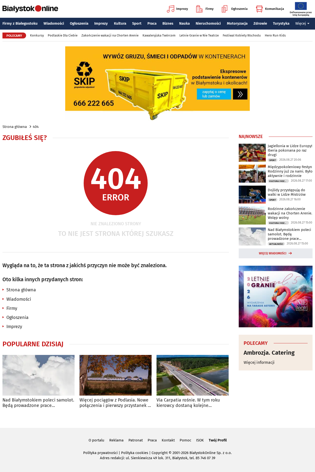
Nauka (184, 23)
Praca (152, 23)
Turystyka (281, 23)
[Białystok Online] (30, 9)
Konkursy (37, 35)
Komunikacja (274, 9)
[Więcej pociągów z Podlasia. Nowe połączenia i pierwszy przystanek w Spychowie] (115, 375)
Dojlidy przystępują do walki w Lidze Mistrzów (287, 192)
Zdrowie (260, 23)
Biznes (167, 23)
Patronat (135, 440)
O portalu (96, 440)
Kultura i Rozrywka (279, 181)
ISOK (200, 440)
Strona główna (14, 126)
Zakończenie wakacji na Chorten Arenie (110, 35)
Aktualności (276, 244)
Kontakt (168, 440)
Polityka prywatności (100, 453)
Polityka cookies (134, 453)
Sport (137, 23)
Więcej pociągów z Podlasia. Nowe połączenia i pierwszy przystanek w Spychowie (115, 403)
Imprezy (182, 9)
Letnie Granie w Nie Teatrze (199, 35)
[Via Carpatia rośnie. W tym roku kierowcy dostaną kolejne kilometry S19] (193, 375)
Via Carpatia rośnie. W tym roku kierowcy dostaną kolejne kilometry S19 (188, 403)
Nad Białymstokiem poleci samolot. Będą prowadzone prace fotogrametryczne (38, 403)
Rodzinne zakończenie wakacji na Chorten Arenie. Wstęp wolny (290, 213)
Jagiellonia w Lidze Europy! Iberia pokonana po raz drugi (290, 150)
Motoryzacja (237, 23)
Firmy (209, 9)
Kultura (120, 23)
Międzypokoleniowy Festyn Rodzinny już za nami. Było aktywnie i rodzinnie (290, 171)
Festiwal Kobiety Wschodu (242, 35)
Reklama (116, 440)
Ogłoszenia (239, 9)
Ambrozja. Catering (269, 353)
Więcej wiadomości (272, 253)
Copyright (160, 453)
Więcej (300, 23)
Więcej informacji (259, 362)
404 (36, 126)
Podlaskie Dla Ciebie (63, 35)
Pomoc (185, 440)
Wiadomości (54, 23)
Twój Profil (218, 440)
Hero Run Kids (275, 35)
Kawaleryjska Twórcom (158, 35)
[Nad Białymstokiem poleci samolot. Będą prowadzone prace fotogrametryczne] (38, 375)
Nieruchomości (208, 23)
